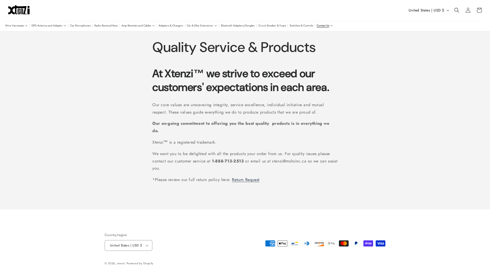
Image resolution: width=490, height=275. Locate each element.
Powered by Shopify (140, 263)
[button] (16, 25)
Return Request (245, 180)
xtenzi (121, 263)
